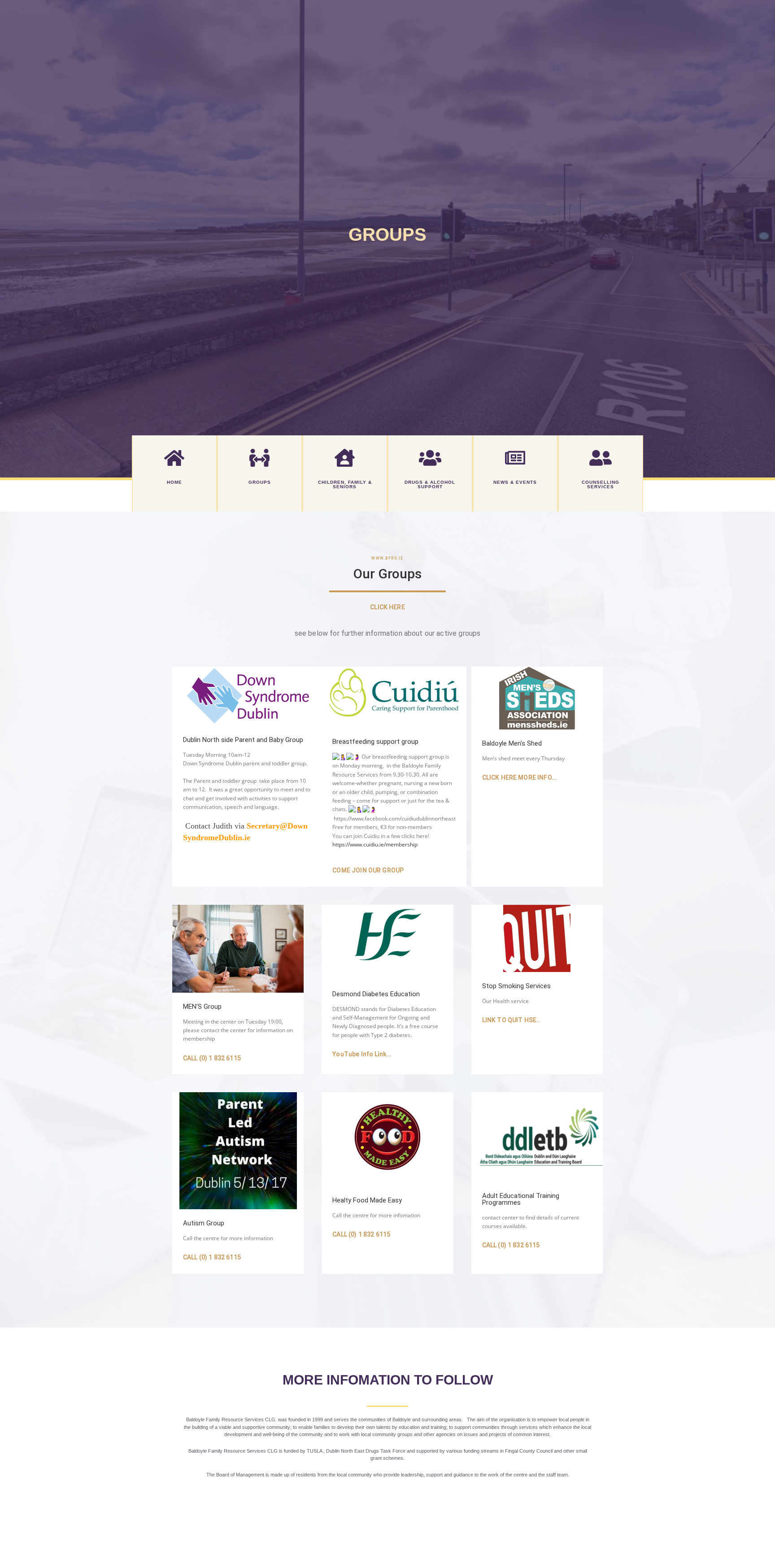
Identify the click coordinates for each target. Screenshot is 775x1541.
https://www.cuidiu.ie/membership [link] (375, 844)
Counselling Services (600, 484)
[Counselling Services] (601, 458)
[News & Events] (515, 458)
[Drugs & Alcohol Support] (430, 458)
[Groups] (260, 458)
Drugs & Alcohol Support (430, 484)
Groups (259, 482)
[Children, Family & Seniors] (345, 458)
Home (174, 482)
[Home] (174, 458)
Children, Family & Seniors (345, 484)
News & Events (515, 482)
